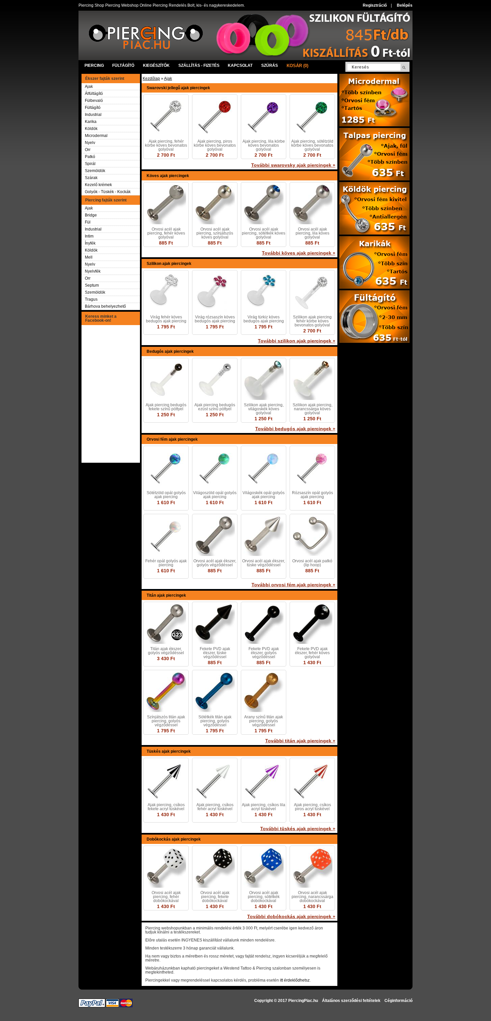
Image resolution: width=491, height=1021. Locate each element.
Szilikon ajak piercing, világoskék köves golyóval (264, 409)
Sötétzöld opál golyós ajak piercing (166, 494)
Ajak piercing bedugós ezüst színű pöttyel (214, 407)
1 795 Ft (166, 326)
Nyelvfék (93, 271)
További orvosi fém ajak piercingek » (293, 584)
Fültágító (93, 107)
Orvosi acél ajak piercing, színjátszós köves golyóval (214, 233)
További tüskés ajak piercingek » (297, 828)
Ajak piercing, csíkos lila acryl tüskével (263, 807)
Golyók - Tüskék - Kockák (108, 191)
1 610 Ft (166, 502)
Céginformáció (398, 1000)
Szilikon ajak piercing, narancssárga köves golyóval (312, 409)
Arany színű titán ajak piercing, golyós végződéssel (263, 721)
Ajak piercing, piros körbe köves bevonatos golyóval (215, 145)
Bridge (91, 215)
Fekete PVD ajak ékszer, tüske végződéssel (215, 652)
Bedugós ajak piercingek (170, 351)
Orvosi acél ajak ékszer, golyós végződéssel (214, 563)
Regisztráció (375, 5)
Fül (88, 222)
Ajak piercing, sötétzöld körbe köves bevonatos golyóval (312, 145)
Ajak (89, 86)
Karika (91, 121)
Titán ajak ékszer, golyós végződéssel (166, 650)
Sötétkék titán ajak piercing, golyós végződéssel (214, 721)
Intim (89, 236)
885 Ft (166, 243)
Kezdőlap (151, 78)
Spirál (90, 163)
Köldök (91, 128)
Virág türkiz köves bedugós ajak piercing (263, 319)
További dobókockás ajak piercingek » (291, 916)
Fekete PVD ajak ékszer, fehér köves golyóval (312, 652)
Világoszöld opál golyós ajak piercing (214, 494)
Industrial (93, 114)
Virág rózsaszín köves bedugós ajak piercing (215, 319)
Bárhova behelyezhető (105, 306)
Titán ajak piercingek (166, 595)
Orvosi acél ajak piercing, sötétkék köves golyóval (263, 233)
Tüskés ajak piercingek (169, 751)
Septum (92, 285)
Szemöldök (95, 170)
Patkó (90, 156)
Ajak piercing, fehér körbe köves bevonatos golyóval (166, 145)
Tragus (91, 299)
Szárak (91, 177)
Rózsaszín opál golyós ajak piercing (312, 494)
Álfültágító (94, 93)
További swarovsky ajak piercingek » (293, 165)
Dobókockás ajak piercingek (174, 839)
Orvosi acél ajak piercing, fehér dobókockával (166, 896)
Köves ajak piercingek (168, 175)
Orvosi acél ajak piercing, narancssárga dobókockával (312, 896)
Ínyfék (90, 243)
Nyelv (90, 142)
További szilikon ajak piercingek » (296, 340)
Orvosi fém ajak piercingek (172, 439)
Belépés (405, 5)
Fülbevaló (94, 100)
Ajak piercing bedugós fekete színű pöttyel (166, 407)
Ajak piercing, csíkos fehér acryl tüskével (214, 807)
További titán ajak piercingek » (300, 740)
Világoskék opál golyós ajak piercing (263, 494)
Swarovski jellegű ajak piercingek (178, 88)
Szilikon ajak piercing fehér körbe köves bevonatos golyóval (312, 321)
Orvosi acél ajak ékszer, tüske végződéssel (263, 563)
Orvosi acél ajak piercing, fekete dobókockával (214, 896)
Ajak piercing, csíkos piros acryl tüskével (312, 807)
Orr (88, 149)
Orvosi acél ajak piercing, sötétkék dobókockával (264, 896)
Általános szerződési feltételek (351, 1000)
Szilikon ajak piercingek (169, 263)
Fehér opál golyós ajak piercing (166, 563)
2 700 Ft (166, 155)
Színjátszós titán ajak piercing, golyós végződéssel (166, 721)
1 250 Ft (166, 414)
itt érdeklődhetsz (295, 980)
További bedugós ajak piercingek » (295, 428)
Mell (89, 257)
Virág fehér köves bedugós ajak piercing (166, 319)
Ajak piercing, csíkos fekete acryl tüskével (166, 807)
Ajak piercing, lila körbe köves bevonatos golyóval (263, 145)
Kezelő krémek (98, 184)
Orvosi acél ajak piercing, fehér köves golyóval (166, 233)
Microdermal (96, 135)
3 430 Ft (166, 658)
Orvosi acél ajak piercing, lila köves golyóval (312, 233)
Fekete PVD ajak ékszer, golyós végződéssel (264, 652)
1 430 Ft (312, 662)
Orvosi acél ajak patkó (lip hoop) (312, 563)
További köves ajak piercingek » (298, 253)
